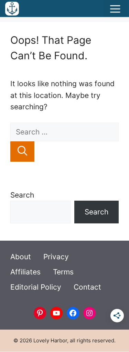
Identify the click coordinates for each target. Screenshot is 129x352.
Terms (63, 272)
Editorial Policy (35, 287)
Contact (87, 287)
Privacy (56, 256)
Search (22, 195)
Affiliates (25, 272)
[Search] (22, 151)
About (20, 256)
